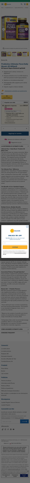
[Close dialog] (27, 227)
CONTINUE (15, 247)
